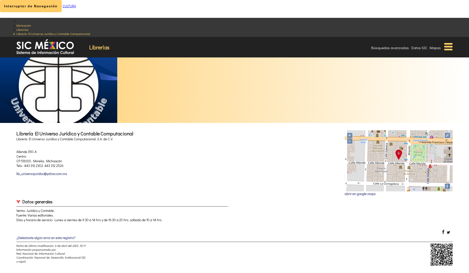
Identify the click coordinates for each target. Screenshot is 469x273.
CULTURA (69, 6)
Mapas (435, 47)
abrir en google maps (360, 193)
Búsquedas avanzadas (390, 47)
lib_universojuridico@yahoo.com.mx (41, 173)
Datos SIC (419, 47)
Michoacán (23, 25)
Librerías (22, 29)
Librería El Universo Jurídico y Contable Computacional (53, 34)
